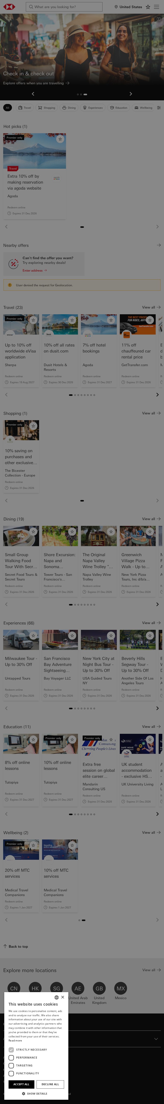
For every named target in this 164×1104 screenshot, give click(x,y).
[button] (36, 1093)
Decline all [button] (50, 1084)
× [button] (62, 997)
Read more (15, 1040)
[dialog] (82, 552)
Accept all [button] (21, 1084)
